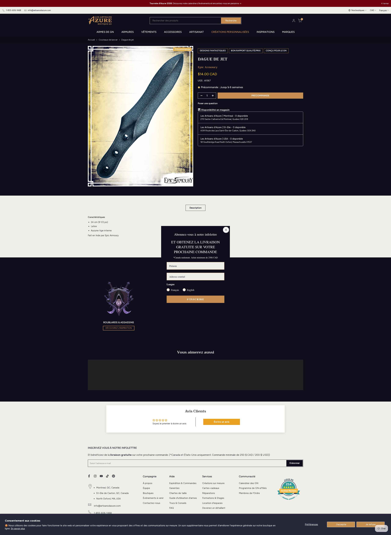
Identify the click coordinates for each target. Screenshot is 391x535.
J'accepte (341, 524)
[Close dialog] (226, 230)
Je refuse (371, 524)
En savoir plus (18, 528)
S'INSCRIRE (195, 299)
